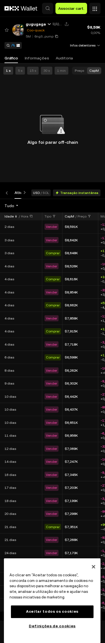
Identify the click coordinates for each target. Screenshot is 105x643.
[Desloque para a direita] (23, 193)
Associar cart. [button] (71, 8)
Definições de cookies (52, 626)
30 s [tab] (46, 71)
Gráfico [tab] (11, 58)
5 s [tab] (20, 71)
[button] (47, 8)
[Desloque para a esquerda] (7, 193)
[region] (52, 600)
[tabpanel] (52, 409)
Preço (82, 216)
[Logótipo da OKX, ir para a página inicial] (21, 8)
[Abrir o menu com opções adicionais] (95, 7)
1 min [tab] (61, 71)
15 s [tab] (33, 71)
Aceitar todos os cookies (52, 611)
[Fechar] (93, 567)
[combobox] (11, 205)
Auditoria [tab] (64, 58)
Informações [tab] (37, 58)
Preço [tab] (79, 71)
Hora (24, 216)
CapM (69, 216)
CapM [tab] (94, 71)
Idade (9, 216)
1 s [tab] (8, 71)
